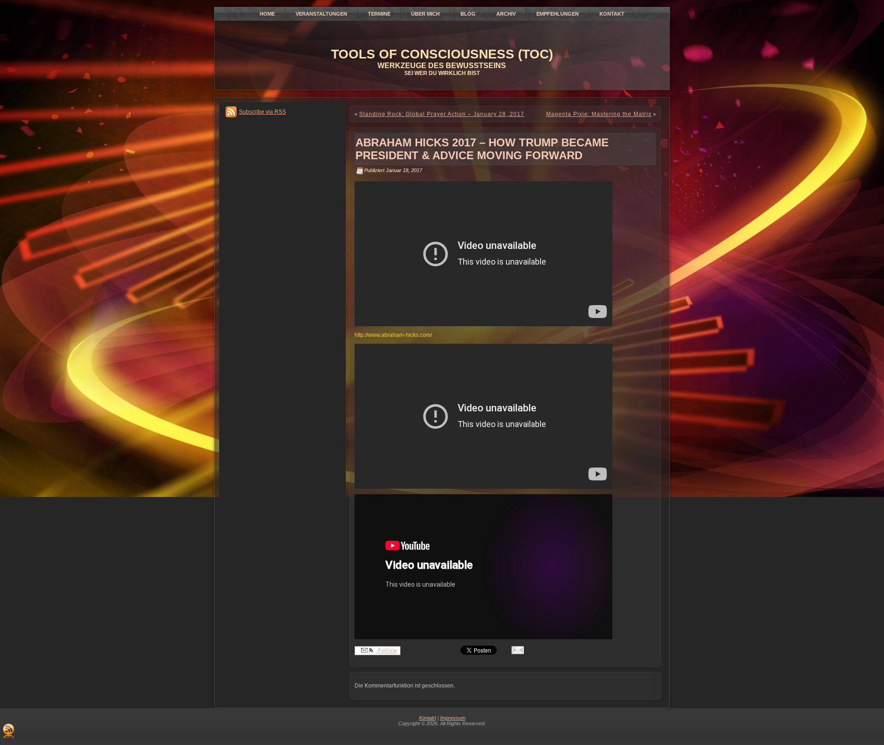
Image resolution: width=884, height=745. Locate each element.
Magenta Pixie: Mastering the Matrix (598, 114)
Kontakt (427, 718)
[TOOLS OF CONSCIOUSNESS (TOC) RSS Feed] (8, 730)
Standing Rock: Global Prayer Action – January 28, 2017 (441, 114)
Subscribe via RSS (262, 112)
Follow (386, 650)
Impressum (452, 718)
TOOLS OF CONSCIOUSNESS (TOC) (442, 54)
